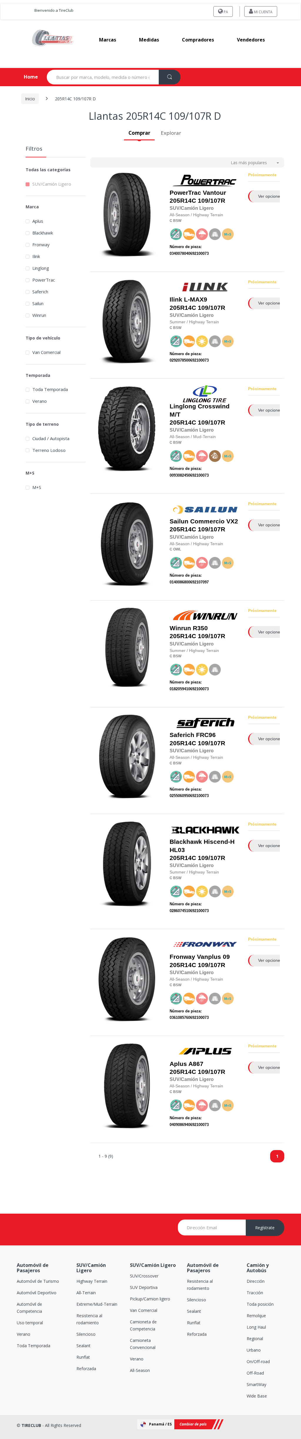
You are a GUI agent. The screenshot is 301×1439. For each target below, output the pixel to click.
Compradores (198, 39)
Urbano (254, 1350)
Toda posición (260, 1304)
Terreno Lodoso (49, 450)
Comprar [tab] (139, 132)
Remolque (256, 1315)
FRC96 (206, 734)
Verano (39, 401)
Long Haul (256, 1327)
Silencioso (86, 1334)
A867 (195, 1063)
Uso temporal (30, 1322)
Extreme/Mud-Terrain (96, 1304)
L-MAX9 (195, 299)
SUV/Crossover (144, 1276)
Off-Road (255, 1373)
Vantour (214, 192)
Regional (255, 1338)
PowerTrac (43, 280)
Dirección (256, 1281)
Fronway (41, 244)
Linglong (40, 268)
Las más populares (249, 162)
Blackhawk (42, 233)
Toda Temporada (50, 389)
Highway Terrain (91, 1281)
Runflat (83, 1357)
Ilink (36, 256)
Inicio (30, 99)
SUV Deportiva (144, 1287)
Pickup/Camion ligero (150, 1299)
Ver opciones (270, 196)
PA (225, 11)
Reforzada (86, 1368)
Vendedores (251, 39)
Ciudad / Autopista (50, 438)
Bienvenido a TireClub (53, 10)
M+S (36, 487)
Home (26, 77)
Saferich (40, 292)
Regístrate (265, 1227)
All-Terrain (86, 1292)
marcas (107, 39)
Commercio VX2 (214, 521)
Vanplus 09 (213, 956)
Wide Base (257, 1396)
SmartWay (256, 1384)
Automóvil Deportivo (36, 1292)
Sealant (83, 1345)
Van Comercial (46, 352)
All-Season (140, 1370)
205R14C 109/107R (198, 196)
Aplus (37, 221)
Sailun (38, 303)
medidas (149, 39)
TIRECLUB (31, 1425)
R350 (200, 628)
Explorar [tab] (171, 132)
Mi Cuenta (262, 11)
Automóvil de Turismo (38, 1281)
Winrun (39, 315)
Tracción (255, 1292)
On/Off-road (258, 1361)
